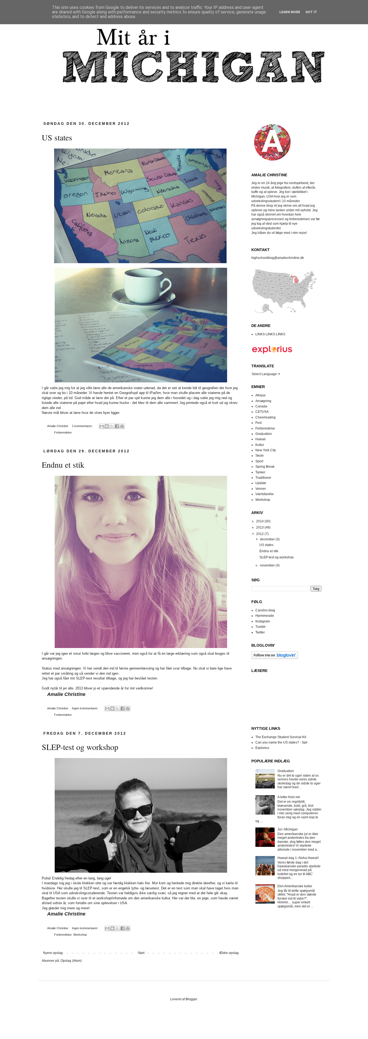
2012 (260, 534)
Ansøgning (263, 401)
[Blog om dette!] (106, 426)
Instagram (262, 621)
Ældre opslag (229, 953)
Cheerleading (265, 417)
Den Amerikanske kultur (294, 886)
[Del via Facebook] (117, 426)
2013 (260, 527)
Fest (258, 423)
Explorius (262, 748)
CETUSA (262, 412)
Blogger (191, 999)
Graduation (263, 434)
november (268, 565)
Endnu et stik (63, 464)
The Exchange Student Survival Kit (280, 737)
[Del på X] (111, 426)
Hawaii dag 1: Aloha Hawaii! (298, 858)
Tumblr (260, 627)
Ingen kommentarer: (85, 708)
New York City (265, 450)
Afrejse (260, 395)
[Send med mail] (101, 426)
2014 (260, 521)
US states (57, 137)
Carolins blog (265, 610)
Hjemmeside (264, 616)
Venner (260, 489)
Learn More (289, 12)
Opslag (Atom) (71, 961)
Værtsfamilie (264, 494)
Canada (261, 406)
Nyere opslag (53, 953)
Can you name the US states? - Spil (281, 742)
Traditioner (263, 478)
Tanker (260, 472)
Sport (259, 461)
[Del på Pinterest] (122, 426)
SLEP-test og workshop (80, 746)
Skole (259, 455)
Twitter (260, 632)
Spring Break (265, 467)
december (268, 539)
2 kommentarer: (82, 426)
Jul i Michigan (287, 829)
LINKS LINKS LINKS (270, 334)
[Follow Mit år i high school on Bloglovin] (274, 658)
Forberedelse (63, 432)
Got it (311, 12)
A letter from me (288, 797)
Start (141, 953)
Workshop (80, 934)
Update (260, 483)
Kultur (259, 445)
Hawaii (260, 439)
